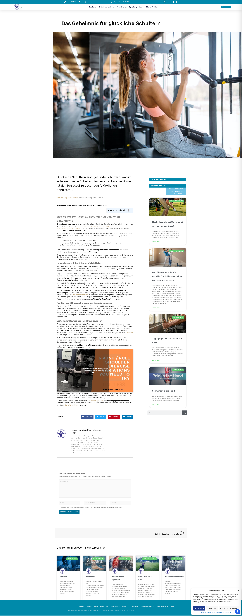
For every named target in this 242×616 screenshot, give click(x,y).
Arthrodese (90, 577)
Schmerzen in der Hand (163, 391)
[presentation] (173, 2)
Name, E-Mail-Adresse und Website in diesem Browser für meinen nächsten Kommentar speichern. (92, 507)
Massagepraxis (82, 610)
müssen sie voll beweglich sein (96, 226)
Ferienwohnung (115, 606)
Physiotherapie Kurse (135, 7)
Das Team (92, 7)
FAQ (107, 606)
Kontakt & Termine (99, 606)
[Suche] (184, 412)
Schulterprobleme (72, 405)
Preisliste (155, 7)
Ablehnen (212, 608)
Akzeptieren (199, 608)
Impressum (228, 612)
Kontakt (101, 7)
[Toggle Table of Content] (129, 210)
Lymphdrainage (129, 610)
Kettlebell (129, 332)
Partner (124, 606)
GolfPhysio (147, 7)
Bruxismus (63, 577)
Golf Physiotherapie (177, 191)
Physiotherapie (105, 610)
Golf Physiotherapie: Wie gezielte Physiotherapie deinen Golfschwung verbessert (167, 276)
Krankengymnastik (94, 610)
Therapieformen (122, 7)
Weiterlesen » (156, 241)
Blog (65, 198)
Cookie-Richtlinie (206, 612)
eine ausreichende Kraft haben (69, 228)
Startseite (60, 198)
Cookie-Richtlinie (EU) (162, 606)
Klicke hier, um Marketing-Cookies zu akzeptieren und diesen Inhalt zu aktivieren (95, 371)
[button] (238, 591)
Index (172, 606)
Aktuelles (89, 606)
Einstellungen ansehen (229, 608)
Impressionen (109, 7)
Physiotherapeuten (95, 401)
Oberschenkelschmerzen (174, 577)
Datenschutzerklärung (218, 612)
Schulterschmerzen (80, 295)
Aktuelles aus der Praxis (175, 189)
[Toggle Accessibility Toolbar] (238, 612)
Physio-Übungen (73, 198)
